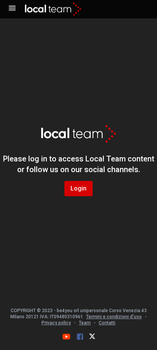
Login (78, 188)
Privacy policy (56, 323)
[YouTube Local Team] (66, 336)
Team (85, 323)
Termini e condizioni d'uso (114, 316)
